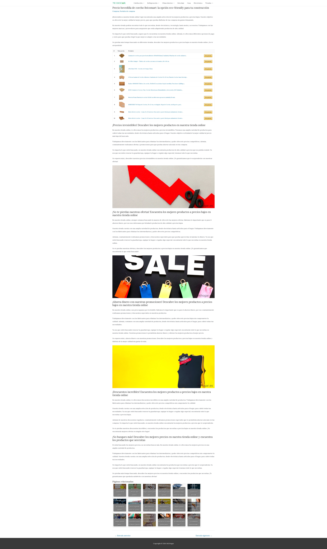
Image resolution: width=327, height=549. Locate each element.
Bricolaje (181, 3)
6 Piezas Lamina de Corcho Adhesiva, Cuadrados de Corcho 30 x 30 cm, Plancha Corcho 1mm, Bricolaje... (157, 77)
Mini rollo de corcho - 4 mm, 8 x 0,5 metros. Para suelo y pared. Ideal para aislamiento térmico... (155, 112)
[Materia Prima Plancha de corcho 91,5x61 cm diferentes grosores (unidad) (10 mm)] (122, 97)
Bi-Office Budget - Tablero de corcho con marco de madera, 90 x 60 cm (148, 61)
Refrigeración (152, 3)
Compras (115, 11)
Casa (189, 3)
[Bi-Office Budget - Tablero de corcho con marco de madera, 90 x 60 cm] (122, 61)
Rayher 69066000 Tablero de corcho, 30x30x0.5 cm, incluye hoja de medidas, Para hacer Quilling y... (156, 83)
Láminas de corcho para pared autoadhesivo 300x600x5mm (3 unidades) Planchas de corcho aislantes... (157, 55)
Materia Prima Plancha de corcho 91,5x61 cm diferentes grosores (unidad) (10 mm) (151, 97)
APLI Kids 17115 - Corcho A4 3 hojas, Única (140, 69)
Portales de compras (127, 11)
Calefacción (138, 3)
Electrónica (198, 3)
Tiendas (208, 3)
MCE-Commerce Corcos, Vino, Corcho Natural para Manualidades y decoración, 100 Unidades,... (155, 90)
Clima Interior (167, 3)
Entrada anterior (123, 536)
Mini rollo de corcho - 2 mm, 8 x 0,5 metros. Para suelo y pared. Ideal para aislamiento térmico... (155, 118)
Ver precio (208, 55)
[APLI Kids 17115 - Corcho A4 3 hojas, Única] (122, 69)
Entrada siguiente (204, 536)
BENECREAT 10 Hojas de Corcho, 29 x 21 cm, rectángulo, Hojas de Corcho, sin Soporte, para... (155, 104)
